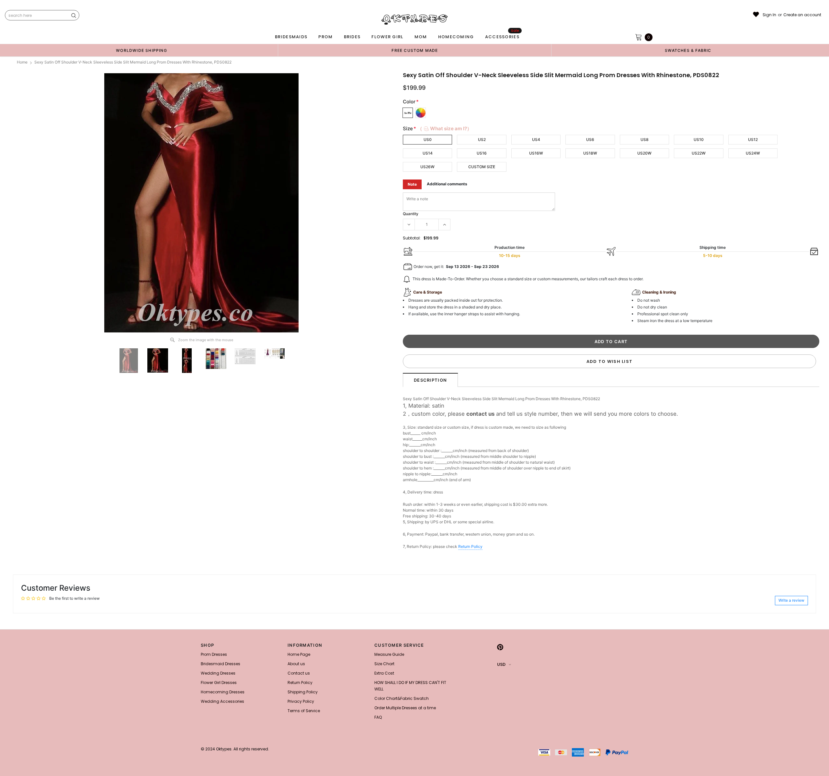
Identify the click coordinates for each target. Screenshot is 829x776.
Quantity (410, 213)
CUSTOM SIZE (481, 166)
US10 (699, 139)
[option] (141, 50)
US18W (590, 153)
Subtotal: (412, 238)
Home (22, 62)
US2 (482, 139)
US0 (428, 139)
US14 (428, 153)
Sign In (769, 14)
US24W (753, 153)
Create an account (802, 14)
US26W (427, 166)
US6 (590, 139)
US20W (644, 153)
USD (501, 664)
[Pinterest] (500, 647)
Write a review (791, 600)
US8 (645, 139)
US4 (536, 139)
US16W (536, 153)
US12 (753, 139)
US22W (699, 153)
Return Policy (470, 546)
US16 (482, 153)
